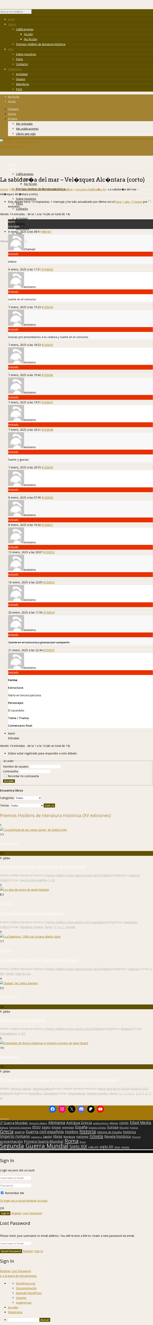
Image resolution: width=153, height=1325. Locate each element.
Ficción (28, 34)
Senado (71, 927)
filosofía (124, 1127)
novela (96, 1136)
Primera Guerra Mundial (43, 1141)
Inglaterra (36, 1136)
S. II (138, 1093)
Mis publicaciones (27, 129)
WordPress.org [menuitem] (25, 1283)
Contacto (22, 64)
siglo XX (106, 1146)
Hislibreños (15, 69)
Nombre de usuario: (16, 766)
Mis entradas (24, 124)
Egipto (46, 1127)
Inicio (11, 19)
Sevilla (10, 974)
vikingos (125, 1147)
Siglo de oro (23, 974)
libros (57, 1136)
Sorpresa (5, 1119)
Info (10, 49)
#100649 (47, 467)
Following (13, 109)
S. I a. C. (59, 927)
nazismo (82, 1136)
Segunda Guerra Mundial (34, 1145)
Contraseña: (11, 771)
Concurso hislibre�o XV (90, 189)
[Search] (33, 12)
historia (87, 1131)
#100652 (49, 552)
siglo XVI (93, 1147)
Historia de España (109, 1132)
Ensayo (56, 1127)
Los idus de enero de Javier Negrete (31, 913)
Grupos (20, 79)
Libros (12, 24)
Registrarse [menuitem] (15, 1312)
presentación (11, 1141)
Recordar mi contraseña (23, 776)
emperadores (76, 1093)
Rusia (83, 1141)
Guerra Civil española (33, 880)
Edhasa (4, 1127)
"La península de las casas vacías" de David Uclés (43, 867)
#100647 (47, 402)
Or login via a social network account (24, 1200)
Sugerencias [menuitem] (23, 1302)
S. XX (52, 880)
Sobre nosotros (26, 54)
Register (16, 1213)
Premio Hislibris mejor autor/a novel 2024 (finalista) (78, 875)
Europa (112, 1127)
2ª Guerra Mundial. (14, 1122)
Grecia (7, 1131)
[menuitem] (80, 1319)
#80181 (46, 232)
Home (4, 189)
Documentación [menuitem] (26, 1288)
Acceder (9, 781)
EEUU (36, 1127)
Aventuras (130, 922)
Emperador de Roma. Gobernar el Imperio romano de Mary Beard (58, 1080)
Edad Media (140, 1122)
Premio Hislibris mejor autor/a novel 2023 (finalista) (78, 969)
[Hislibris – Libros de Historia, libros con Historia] (20, 146)
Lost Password (32, 1213)
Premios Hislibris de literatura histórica (40, 44)
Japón (47, 1136)
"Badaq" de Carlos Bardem (23, 1020)
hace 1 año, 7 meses (128, 202)
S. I (121, 1093)
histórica (129, 1132)
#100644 (47, 307)
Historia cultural (21, 1088)
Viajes (117, 1147)
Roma (49, 927)
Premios (136, 1137)
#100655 (49, 650)
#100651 (47, 525)
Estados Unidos (97, 1127)
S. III (145, 1093)
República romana (31, 927)
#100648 (47, 429)
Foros (14, 189)
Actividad (21, 74)
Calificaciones (24, 29)
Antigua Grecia (79, 1122)
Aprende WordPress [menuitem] (29, 1293)
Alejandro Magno (38, 1123)
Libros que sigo (26, 134)
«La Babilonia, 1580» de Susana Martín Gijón (39, 960)
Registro (12, 118)
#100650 (47, 497)
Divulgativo (50, 1093)
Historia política (42, 1088)
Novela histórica (117, 1136)
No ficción (30, 39)
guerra (20, 1132)
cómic (124, 1122)
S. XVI (21, 1033)
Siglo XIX (78, 1146)
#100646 (47, 375)
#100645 (47, 345)
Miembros (22, 84)
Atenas (114, 1123)
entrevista (68, 1127)
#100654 (49, 612)
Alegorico (127, 1029)
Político (5, 927)
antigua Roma (100, 1123)
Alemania (56, 1122)
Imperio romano (97, 1093)
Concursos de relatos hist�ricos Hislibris (46, 189)
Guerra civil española (45, 1131)
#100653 (49, 582)
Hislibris (71, 1131)
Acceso (12, 114)
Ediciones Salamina (20, 1127)
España (81, 1127)
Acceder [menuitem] (13, 1307)
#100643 (47, 269)
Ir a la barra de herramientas (18, 1276)
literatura (69, 1136)
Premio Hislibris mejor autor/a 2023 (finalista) (74, 1029)
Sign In (38, 1251)
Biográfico (35, 1093)
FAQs (19, 59)
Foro (19, 89)
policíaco (134, 969)
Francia (134, 1127)
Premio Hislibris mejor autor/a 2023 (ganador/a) (76, 922)
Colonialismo (8, 1033)
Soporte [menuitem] (21, 1298)
